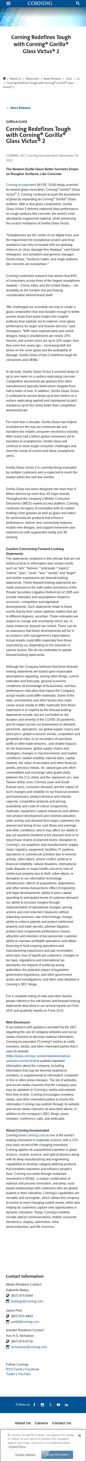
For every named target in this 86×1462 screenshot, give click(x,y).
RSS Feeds (14, 1369)
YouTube (24, 1374)
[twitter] (50, 1405)
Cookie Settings (25, 1454)
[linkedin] (66, 1405)
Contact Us (61, 1423)
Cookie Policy (17, 1446)
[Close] (79, 1435)
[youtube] (58, 1405)
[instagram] (42, 1405)
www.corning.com (31, 1135)
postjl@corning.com (25, 1321)
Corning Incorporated (21, 184)
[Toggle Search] (78, 4)
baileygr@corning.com (27, 1301)
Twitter (10, 1374)
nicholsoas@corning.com (29, 1347)
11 (78, 78)
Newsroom (32, 78)
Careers (41, 1423)
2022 (69, 78)
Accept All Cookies (57, 1454)
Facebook (32, 1369)
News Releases (52, 78)
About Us (23, 1423)
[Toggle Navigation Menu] (8, 3)
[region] (43, 1445)
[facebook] (34, 1405)
